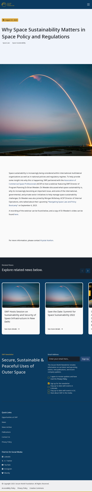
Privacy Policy (62, 379)
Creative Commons (37, 488)
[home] (8, 4)
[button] (88, 4)
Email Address (53, 354)
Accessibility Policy (8, 488)
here (16, 214)
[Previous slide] (82, 270)
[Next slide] (87, 270)
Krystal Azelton (46, 240)
